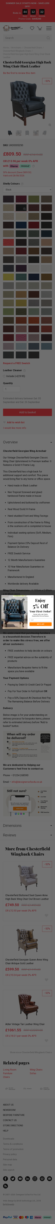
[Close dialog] (52, 597)
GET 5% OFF (40, 624)
